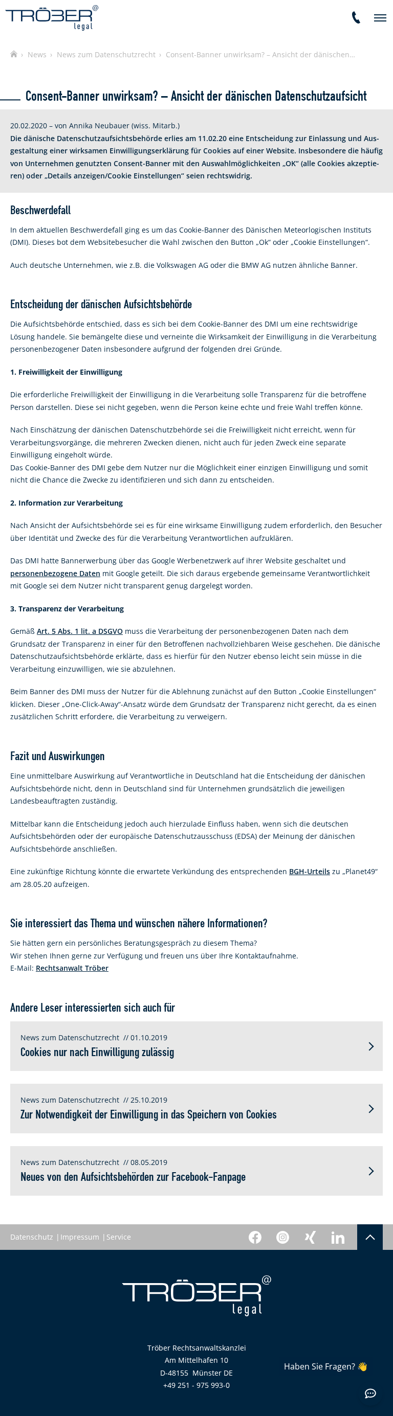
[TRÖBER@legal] (51, 18)
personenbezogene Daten (55, 573)
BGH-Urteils (309, 871)
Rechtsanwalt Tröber (72, 968)
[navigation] (380, 18)
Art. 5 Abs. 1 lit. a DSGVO (80, 631)
